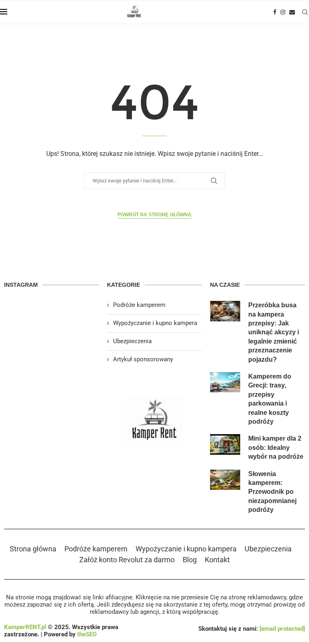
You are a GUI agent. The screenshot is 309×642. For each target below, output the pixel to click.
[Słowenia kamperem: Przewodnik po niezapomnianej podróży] (225, 480)
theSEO (87, 634)
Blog (190, 559)
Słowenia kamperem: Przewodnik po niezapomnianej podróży (272, 492)
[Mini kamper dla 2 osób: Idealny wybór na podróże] (225, 444)
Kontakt (217, 559)
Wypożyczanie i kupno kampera (155, 323)
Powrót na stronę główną (154, 214)
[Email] (292, 12)
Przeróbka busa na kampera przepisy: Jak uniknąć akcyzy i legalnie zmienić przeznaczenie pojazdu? (273, 332)
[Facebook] (274, 12)
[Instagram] (282, 12)
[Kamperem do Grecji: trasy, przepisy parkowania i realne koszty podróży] (225, 382)
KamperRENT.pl (25, 627)
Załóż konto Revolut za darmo (127, 559)
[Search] (305, 12)
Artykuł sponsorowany (143, 359)
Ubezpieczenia (132, 341)
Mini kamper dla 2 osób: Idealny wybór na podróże (275, 447)
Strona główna (33, 549)
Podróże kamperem (139, 305)
